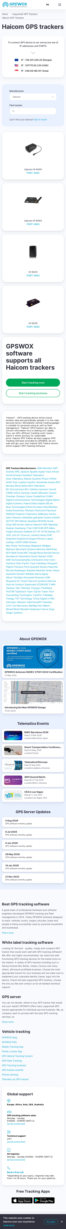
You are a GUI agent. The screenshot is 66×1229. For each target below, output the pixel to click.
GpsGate (32, 521)
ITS (58, 531)
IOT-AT (36, 531)
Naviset (48, 552)
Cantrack (43, 489)
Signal (45, 574)
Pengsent (52, 563)
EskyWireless (50, 507)
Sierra (38, 574)
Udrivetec (11, 602)
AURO (9, 482)
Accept (51, 1221)
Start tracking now (33, 382)
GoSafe (56, 517)
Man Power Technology (18, 545)
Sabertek (40, 570)
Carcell (52, 489)
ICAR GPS (43, 528)
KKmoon (41, 538)
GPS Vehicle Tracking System (17, 1056)
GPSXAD (41, 521)
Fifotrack (29, 510)
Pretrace (18, 566)
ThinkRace (46, 588)
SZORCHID (42, 584)
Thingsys (35, 588)
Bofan (25, 485)
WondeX (24, 609)
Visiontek (47, 602)
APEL (17, 471)
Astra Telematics (14, 478)
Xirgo (51, 609)
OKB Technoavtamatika (18, 559)
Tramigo (10, 598)
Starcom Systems (37, 581)
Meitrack (10, 549)
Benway (10, 485)
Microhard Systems (26, 549)
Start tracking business (33, 393)
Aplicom (25, 471)
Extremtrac (18, 510)
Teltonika (25, 588)
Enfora (29, 507)
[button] (60, 5)
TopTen (37, 591)
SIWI (47, 577)
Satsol (56, 570)
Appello (34, 471)
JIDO (8, 535)
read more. (9, 1225)
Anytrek (10, 471)
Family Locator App (12, 1051)
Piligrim (9, 566)
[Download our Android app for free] (44, 1200)
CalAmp (34, 489)
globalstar (38, 517)
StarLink (10, 584)
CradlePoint (39, 496)
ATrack (45, 478)
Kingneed (11, 538)
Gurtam (20, 524)
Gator (9, 517)
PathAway (41, 563)
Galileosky (43, 514)
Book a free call (15, 1172)
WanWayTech (36, 605)
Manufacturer (16, 91)
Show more (8, 932)
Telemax (10, 588)
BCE (58, 482)
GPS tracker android (12, 1070)
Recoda (10, 570)
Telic (17, 588)
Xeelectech (35, 609)
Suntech (19, 584)
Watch (46, 605)
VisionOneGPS (34, 602)
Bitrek (18, 485)
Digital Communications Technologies (25, 499)
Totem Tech (48, 591)
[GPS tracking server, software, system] (15, 5)
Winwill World (13, 609)
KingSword (22, 538)
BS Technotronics (15, 489)
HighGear (53, 524)
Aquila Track (44, 471)
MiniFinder (51, 549)
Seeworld (11, 574)
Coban (29, 496)
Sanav (49, 570)
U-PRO (51, 598)
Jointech (35, 535)
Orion (52, 559)
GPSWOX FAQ (9, 1042)
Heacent (37, 524)
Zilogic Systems (14, 612)
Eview (9, 510)
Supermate (30, 584)
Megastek (36, 545)
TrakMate (48, 595)
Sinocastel (28, 577)
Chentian (10, 496)
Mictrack (41, 549)
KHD (49, 535)
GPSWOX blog (9, 1037)
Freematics (31, 514)
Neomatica (25, 556)
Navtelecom (12, 556)
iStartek (51, 531)
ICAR (35, 528)
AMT (55, 468)
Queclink (34, 566)
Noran (34, 556)
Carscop (25, 492)
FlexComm (40, 510)
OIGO (50, 556)
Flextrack (51, 510)
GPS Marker (21, 521)
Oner (46, 559)
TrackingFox (25, 595)
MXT (26, 552)
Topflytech (20, 591)
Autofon (31, 482)
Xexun (45, 609)
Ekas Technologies (15, 507)
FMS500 (10, 514)
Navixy (56, 552)
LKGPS (18, 542)
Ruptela (31, 570)
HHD (45, 524)
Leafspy (10, 542)
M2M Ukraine (30, 542)
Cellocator (42, 492)
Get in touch (40, 119)
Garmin (52, 514)
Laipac (49, 538)
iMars (52, 528)
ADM (39, 468)
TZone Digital (40, 598)
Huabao (10, 528)
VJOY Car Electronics (17, 605)
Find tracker (15, 105)
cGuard (52, 492)
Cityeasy (20, 496)
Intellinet (28, 531)
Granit (50, 521)
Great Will (11, 524)
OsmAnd (10, 563)
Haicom (29, 524)
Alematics (47, 468)
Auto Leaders (20, 482)
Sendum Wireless (25, 574)
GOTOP (10, 521)
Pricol (26, 566)
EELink (49, 503)
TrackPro (37, 595)
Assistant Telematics (33, 475)
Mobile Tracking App (13, 1046)
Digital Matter (52, 499)
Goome (47, 517)
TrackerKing (12, 595)
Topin (30, 591)
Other (18, 563)
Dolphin (41, 503)
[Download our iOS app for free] (22, 1200)
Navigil (32, 552)
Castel (33, 492)
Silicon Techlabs (14, 577)
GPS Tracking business (14, 1065)
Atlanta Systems (32, 478)
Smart (24, 581)
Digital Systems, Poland (18, 503)
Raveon (44, 566)
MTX (8, 552)
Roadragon (20, 570)
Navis (40, 552)
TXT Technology (23, 598)
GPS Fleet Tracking (12, 1060)
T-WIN (52, 584)
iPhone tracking (10, 1074)
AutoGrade (41, 482)
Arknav (55, 471)
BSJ (27, 489)
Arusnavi (17, 475)
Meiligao (46, 545)
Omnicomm (37, 559)
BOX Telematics (36, 485)
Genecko (17, 517)
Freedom (20, 514)
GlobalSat (27, 517)
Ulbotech (21, 602)
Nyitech (42, 556)
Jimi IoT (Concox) (21, 535)
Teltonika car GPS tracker (15, 1079)
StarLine (51, 581)
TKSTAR (10, 591)
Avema (51, 482)
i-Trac (29, 528)
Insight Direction (14, 531)
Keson (43, 535)
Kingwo (32, 538)
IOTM (44, 531)
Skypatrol (11, 581)
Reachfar (53, 566)
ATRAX (52, 478)
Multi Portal (17, 552)
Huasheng (20, 528)
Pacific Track (29, 563)
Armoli (9, 475)
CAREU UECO (13, 492)
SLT (19, 581)
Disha (34, 503)
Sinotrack (40, 577)
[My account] (54, 4)
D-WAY (49, 496)
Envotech (38, 507)
